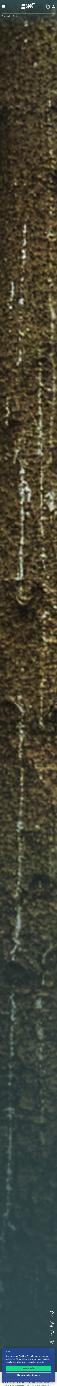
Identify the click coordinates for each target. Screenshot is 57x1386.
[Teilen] (51, 1342)
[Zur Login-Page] (53, 6)
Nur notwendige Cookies (28, 1375)
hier (43, 1362)
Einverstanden (28, 1369)
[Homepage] (28, 6)
